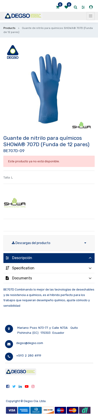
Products (9, 28)
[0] (57, 7)
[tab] (49, 258)
